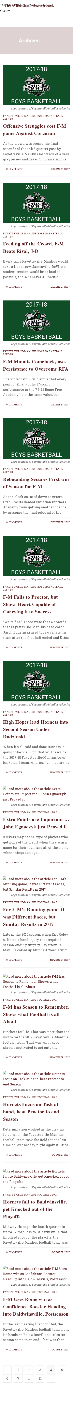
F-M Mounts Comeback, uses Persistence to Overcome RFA (35, 365)
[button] (55, 21)
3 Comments (14, 1154)
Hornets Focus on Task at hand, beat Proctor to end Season (31, 1111)
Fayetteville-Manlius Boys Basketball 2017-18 (33, 117)
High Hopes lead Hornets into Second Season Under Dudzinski (35, 729)
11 (40, 1378)
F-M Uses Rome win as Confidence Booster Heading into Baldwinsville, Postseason (36, 1306)
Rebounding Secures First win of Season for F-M (36, 482)
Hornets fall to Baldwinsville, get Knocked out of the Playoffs (35, 1209)
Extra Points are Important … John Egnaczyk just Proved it (36, 823)
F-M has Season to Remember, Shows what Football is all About (36, 1014)
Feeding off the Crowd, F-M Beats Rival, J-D (33, 247)
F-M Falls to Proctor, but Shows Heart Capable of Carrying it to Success (30, 604)
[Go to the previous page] (7, 1370)
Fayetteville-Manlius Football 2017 (30, 812)
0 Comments (14, 168)
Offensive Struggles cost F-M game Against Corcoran (34, 129)
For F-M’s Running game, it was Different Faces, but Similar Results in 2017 (33, 916)
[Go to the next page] (51, 1378)
